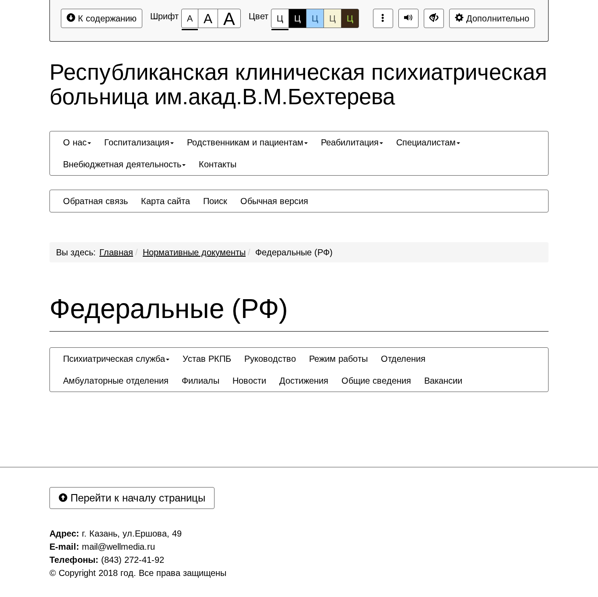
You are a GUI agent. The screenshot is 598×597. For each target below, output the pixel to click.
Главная (116, 252)
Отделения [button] (403, 359)
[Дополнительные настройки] (434, 18)
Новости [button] (249, 380)
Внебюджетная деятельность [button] (122, 164)
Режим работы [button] (338, 359)
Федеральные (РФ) (294, 252)
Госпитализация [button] (136, 142)
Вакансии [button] (443, 380)
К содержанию (106, 18)
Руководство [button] (270, 359)
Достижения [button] (303, 380)
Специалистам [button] (426, 142)
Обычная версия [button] (274, 201)
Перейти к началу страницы (136, 498)
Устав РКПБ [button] (207, 359)
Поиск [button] (215, 201)
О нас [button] (75, 142)
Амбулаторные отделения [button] (116, 380)
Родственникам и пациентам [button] (245, 142)
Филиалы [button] (200, 380)
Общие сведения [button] (376, 380)
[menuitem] (77, 142)
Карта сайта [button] (165, 201)
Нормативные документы (194, 252)
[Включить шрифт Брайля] (383, 18)
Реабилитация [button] (350, 142)
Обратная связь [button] (95, 201)
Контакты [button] (217, 164)
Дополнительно (496, 18)
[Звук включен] (408, 18)
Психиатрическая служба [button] (114, 359)
